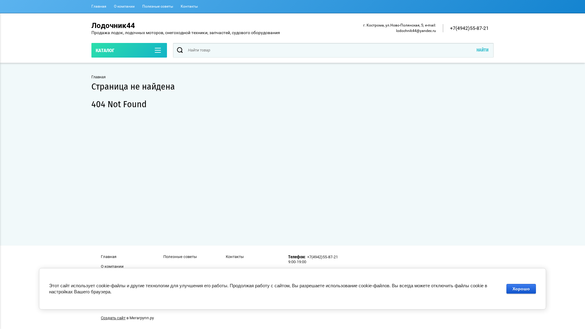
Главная (98, 6)
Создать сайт (113, 318)
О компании (124, 6)
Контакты (189, 6)
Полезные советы (157, 6)
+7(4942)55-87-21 (469, 28)
